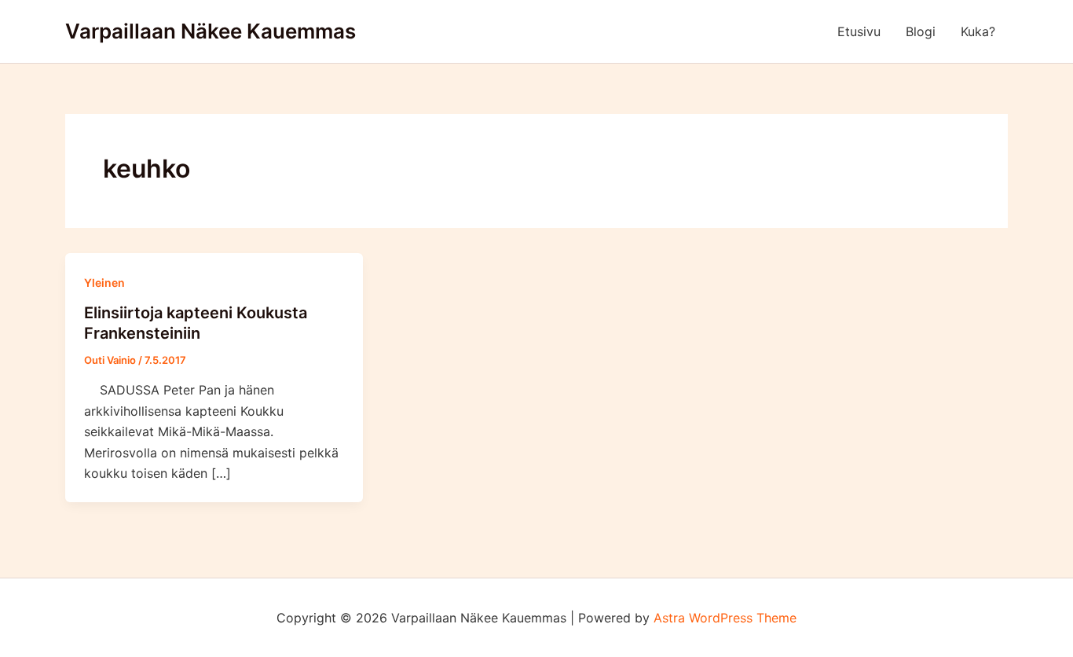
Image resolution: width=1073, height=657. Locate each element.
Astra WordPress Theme (725, 618)
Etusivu (859, 31)
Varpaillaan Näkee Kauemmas (210, 31)
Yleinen (104, 282)
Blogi (921, 31)
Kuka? (978, 31)
